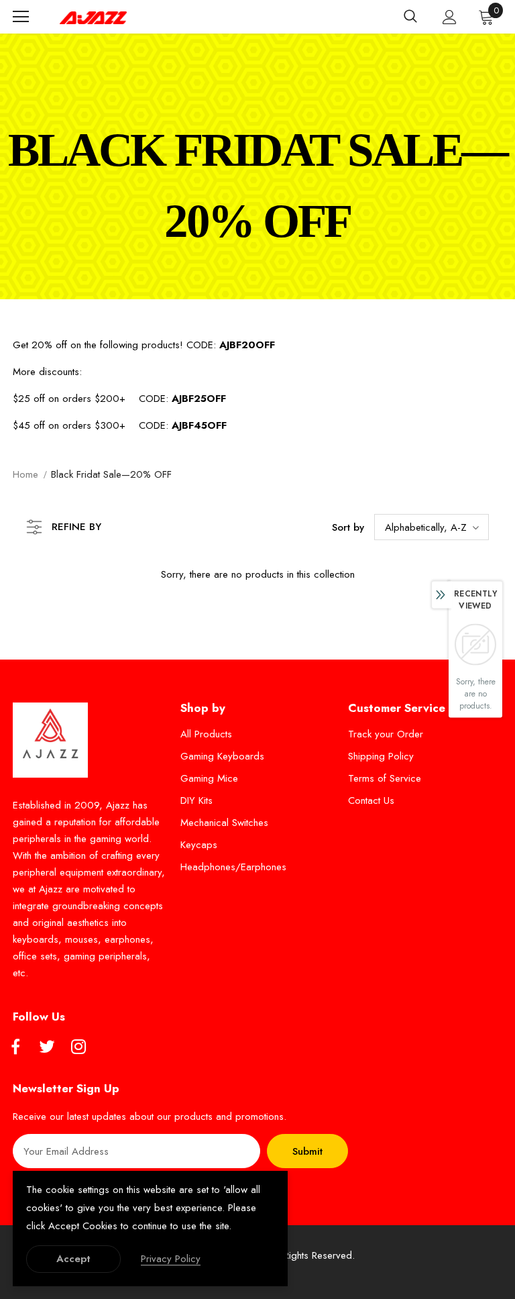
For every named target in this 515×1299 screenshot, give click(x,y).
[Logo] (93, 17)
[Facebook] (15, 1047)
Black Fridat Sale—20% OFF (111, 474)
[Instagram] (78, 1047)
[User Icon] (450, 17)
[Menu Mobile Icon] (21, 17)
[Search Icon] (410, 16)
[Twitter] (47, 1047)
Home (25, 474)
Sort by (348, 527)
